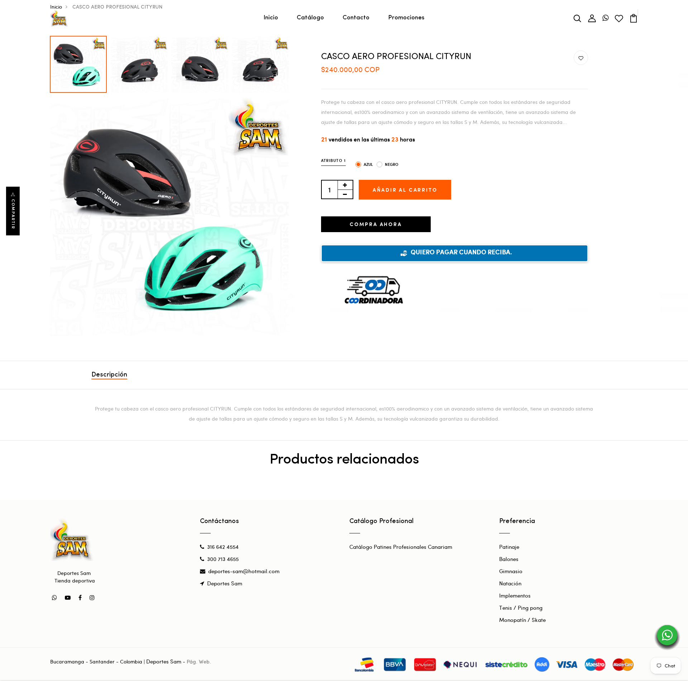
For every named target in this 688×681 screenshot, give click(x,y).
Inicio (270, 18)
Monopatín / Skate (522, 619)
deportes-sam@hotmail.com (244, 571)
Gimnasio (510, 571)
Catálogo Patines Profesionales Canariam (400, 546)
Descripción (109, 375)
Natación (510, 583)
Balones (509, 558)
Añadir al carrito (405, 189)
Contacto (356, 18)
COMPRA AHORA (376, 224)
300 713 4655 (223, 558)
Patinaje (509, 546)
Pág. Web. (199, 661)
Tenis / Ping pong (521, 607)
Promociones (406, 18)
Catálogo (310, 18)
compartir (13, 214)
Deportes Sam (224, 583)
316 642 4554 (223, 546)
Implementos (515, 595)
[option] (78, 62)
